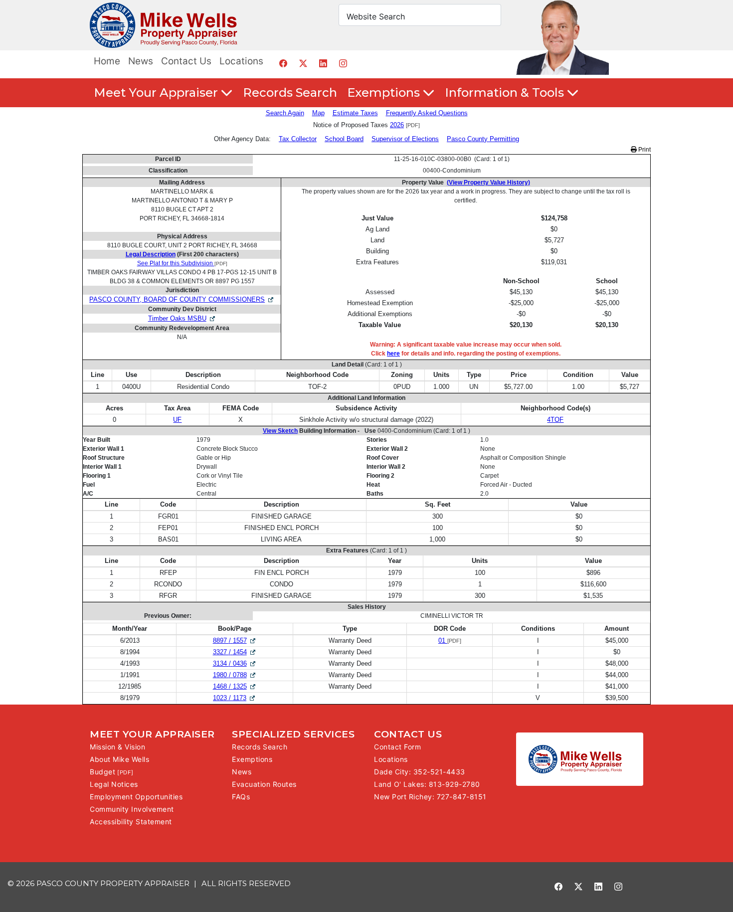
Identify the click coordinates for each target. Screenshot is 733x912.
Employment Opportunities (136, 796)
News (140, 61)
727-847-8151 (462, 796)
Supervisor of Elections (405, 139)
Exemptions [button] (385, 92)
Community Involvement (132, 809)
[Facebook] (283, 63)
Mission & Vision (117, 746)
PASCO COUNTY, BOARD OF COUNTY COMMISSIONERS (177, 299)
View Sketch (280, 430)
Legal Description (151, 254)
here (393, 353)
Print (644, 149)
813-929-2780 (454, 784)
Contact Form (397, 746)
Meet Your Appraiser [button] (157, 92)
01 (442, 640)
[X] (303, 63)
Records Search (290, 92)
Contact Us (186, 61)
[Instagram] (343, 63)
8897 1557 (235, 640)
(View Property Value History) (488, 182)
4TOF (555, 419)
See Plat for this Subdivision (175, 263)
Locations (241, 61)
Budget (102, 771)
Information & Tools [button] (506, 92)
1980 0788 (235, 675)
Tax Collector (298, 139)
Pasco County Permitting (483, 139)
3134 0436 (235, 663)
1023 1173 (234, 698)
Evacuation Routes (264, 784)
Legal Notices (114, 784)
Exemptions (252, 759)
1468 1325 (235, 686)
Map (318, 113)
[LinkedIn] (323, 63)
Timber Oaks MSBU (177, 318)
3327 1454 (235, 652)
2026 (397, 125)
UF (177, 419)
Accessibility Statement (131, 821)
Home (107, 61)
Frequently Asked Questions (427, 113)
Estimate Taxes (355, 113)
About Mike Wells (119, 759)
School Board (344, 139)
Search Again (285, 113)
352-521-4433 (439, 771)
